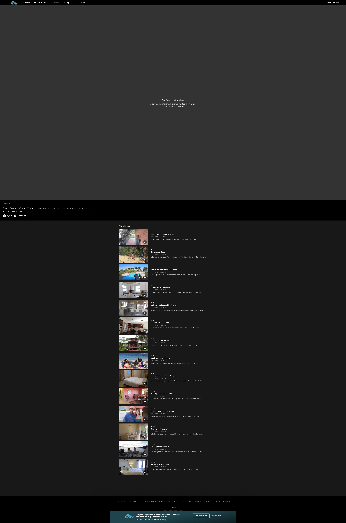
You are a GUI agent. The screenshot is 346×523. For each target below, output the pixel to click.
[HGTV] (15, 3)
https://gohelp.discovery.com (176, 106)
